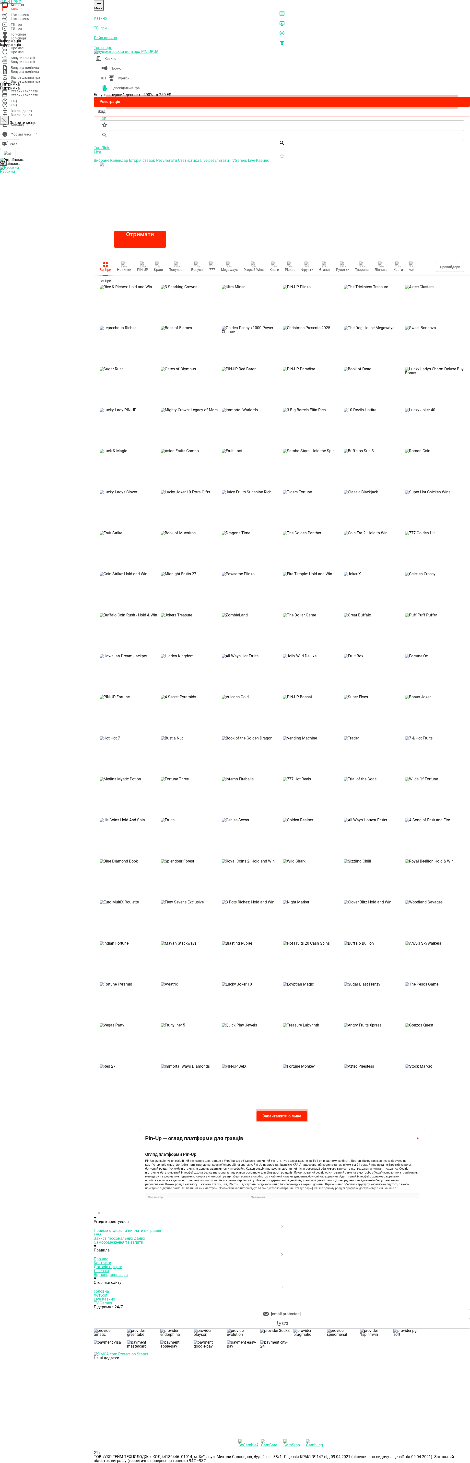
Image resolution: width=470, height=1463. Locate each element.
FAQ (97, 1234)
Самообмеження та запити (118, 1242)
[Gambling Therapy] (316, 1443)
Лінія (105, 147)
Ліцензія (101, 1270)
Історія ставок (142, 160)
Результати (167, 160)
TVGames (239, 160)
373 (285, 1323)
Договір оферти (108, 1266)
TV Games (103, 1303)
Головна (101, 1291)
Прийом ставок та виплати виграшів (127, 1230)
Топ (97, 147)
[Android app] (130, 1433)
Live (97, 151)
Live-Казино (258, 160)
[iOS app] (130, 1395)
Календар (119, 160)
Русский (7, 171)
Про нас (101, 1259)
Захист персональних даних (119, 1238)
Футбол (100, 1295)
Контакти (102, 1263)
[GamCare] (271, 1443)
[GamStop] (293, 1443)
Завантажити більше (281, 1116)
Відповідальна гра (111, 1274)
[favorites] (282, 125)
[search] (282, 135)
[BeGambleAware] (248, 1443)
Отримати (140, 234)
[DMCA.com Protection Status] (282, 1354)
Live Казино (104, 1299)
